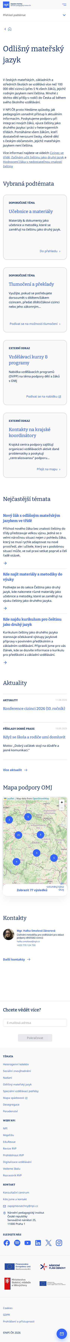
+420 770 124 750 (26, 945)
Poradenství (10, 1111)
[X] (48, 1243)
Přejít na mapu (47, 469)
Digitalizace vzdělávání (17, 1162)
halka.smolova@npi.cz (28, 941)
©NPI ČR (8, 1332)
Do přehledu (49, 251)
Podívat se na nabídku (42, 396)
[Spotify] (17, 1243)
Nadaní (7, 1077)
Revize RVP (9, 1148)
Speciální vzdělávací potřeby (20, 1091)
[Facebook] (6, 1243)
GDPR (6, 1314)
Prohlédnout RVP (13, 1155)
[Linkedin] (38, 1243)
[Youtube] (27, 1243)
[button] (16, 861)
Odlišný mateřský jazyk (17, 1084)
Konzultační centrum (16, 1192)
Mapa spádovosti (14, 1098)
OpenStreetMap (40, 798)
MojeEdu (8, 1135)
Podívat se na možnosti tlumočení (34, 324)
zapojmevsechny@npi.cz (22, 1206)
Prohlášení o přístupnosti (19, 1321)
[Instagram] (59, 1243)
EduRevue (9, 1142)
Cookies (8, 1308)
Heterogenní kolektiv (16, 1064)
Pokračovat (35, 1038)
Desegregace (11, 1104)
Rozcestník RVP (12, 1175)
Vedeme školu (11, 1168)
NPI (5, 1128)
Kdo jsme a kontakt (15, 1199)
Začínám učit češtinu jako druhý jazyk (37, 157)
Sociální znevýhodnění (17, 1071)
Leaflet (10, 798)
